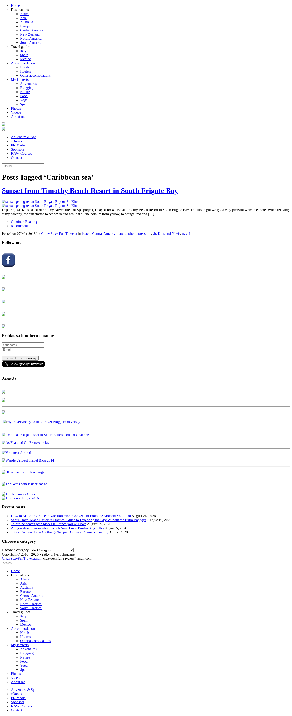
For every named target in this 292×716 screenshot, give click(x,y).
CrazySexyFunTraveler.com (22, 558)
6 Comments (20, 226)
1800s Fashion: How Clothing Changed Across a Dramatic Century (59, 532)
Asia (23, 18)
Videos (16, 112)
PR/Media (18, 145)
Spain (24, 55)
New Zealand (30, 34)
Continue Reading (24, 222)
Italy (23, 51)
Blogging (27, 88)
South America (31, 42)
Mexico (25, 59)
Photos (16, 108)
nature (121, 233)
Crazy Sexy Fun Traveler (59, 233)
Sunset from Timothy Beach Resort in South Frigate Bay (90, 190)
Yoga (24, 100)
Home (15, 6)
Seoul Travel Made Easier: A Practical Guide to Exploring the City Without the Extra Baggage (78, 520)
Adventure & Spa (23, 137)
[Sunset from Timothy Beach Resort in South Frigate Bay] (146, 204)
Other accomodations (35, 75)
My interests (20, 79)
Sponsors (17, 149)
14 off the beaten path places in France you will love (48, 524)
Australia (26, 22)
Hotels (24, 67)
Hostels (25, 71)
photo (132, 233)
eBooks (16, 141)
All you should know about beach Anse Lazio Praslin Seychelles (57, 528)
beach (86, 233)
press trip (144, 233)
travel (186, 233)
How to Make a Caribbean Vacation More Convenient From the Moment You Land (71, 516)
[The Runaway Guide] (19, 494)
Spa (23, 104)
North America (31, 38)
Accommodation (23, 63)
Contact (16, 157)
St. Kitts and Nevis (166, 233)
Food (24, 96)
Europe (25, 26)
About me (18, 116)
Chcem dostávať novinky (20, 358)
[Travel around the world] (23, 472)
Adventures (28, 84)
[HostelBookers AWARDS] (3, 392)
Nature (25, 92)
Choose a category (15, 550)
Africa (24, 14)
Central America (32, 30)
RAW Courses (21, 153)
